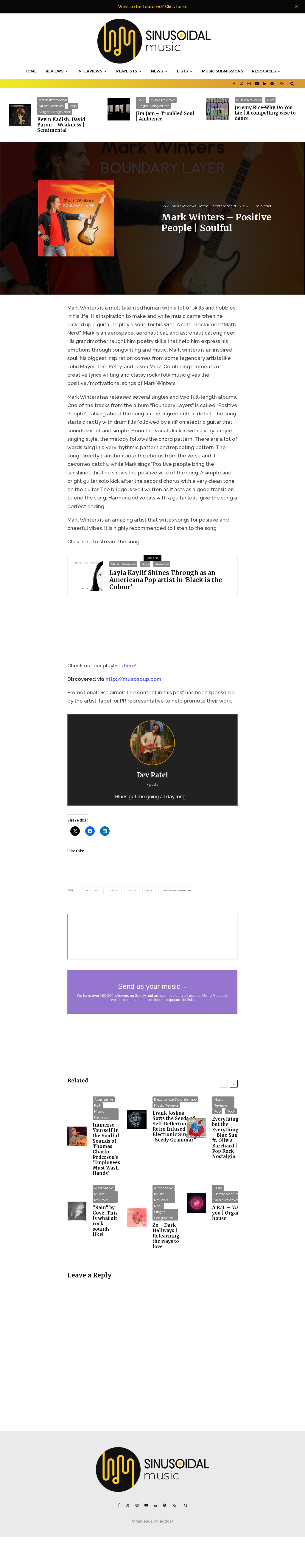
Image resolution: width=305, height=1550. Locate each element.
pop (149, 890)
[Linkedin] (264, 83)
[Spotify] (272, 83)
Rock (203, 206)
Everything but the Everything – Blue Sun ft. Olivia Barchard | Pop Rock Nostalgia (225, 1137)
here (129, 666)
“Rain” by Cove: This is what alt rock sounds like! (105, 1221)
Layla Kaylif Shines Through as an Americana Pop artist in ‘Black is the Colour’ (165, 580)
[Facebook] (234, 83)
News (157, 71)
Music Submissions (222, 71)
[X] (241, 83)
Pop (73, 105)
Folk (140, 100)
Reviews (54, 71)
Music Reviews (51, 105)
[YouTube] (257, 83)
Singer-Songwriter (55, 111)
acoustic (93, 890)
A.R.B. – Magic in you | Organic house (232, 1213)
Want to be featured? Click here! (152, 6)
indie (133, 890)
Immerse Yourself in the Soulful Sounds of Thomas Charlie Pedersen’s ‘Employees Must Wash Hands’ (106, 1149)
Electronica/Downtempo (175, 1099)
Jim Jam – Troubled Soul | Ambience (165, 116)
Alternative (103, 1099)
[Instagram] (249, 83)
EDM (218, 1188)
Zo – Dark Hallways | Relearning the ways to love (166, 1236)
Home (30, 71)
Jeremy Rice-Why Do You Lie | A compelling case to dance (265, 113)
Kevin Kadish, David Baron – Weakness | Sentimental (61, 125)
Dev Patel (152, 775)
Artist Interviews (53, 100)
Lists (182, 71)
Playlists (126, 71)
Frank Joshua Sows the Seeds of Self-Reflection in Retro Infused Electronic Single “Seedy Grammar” (174, 1126)
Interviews (89, 71)
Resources (264, 71)
